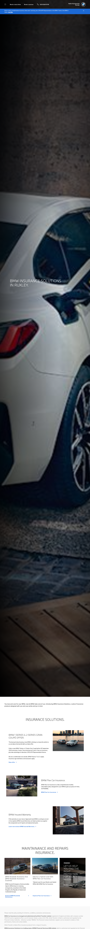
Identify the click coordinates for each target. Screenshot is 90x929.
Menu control (5, 4)
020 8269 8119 (44, 4)
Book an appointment (70, 885)
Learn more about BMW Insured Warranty (21, 826)
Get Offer (10, 12)
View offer (12, 762)
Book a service (28, 4)
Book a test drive (15, 4)
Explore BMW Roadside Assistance (12, 896)
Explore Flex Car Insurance (41, 895)
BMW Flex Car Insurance (48, 792)
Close (84, 11)
